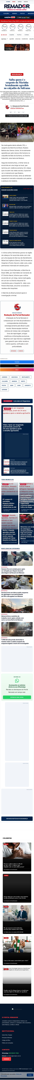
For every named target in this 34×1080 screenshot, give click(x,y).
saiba (19, 385)
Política (19, 34)
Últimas (27, 34)
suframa (4, 389)
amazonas (17, 38)
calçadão (31, 38)
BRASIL (13, 1)
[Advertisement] (17, 445)
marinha (14, 381)
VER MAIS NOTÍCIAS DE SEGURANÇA (17, 818)
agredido (11, 38)
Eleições (12, 34)
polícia (4, 385)
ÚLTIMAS (8, 1)
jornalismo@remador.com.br (14, 1056)
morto (23, 381)
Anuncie (6, 1059)
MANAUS (14, 13)
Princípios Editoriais (7, 1037)
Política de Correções (7, 1043)
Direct (17, 369)
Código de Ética (6, 1040)
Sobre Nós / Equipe (7, 1035)
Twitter (17, 365)
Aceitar (30, 1075)
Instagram (13, 350)
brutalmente (25, 38)
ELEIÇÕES (6, 13)
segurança (3, 39)
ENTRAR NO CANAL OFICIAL (17, 697)
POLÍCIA (22, 13)
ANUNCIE (26, 1)
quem (11, 385)
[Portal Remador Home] (17, 1009)
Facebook (21, 350)
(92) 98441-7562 (14, 1053)
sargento (28, 385)
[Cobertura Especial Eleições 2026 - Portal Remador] (10, 17)
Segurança (26, 401)
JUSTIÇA (20, 1)
